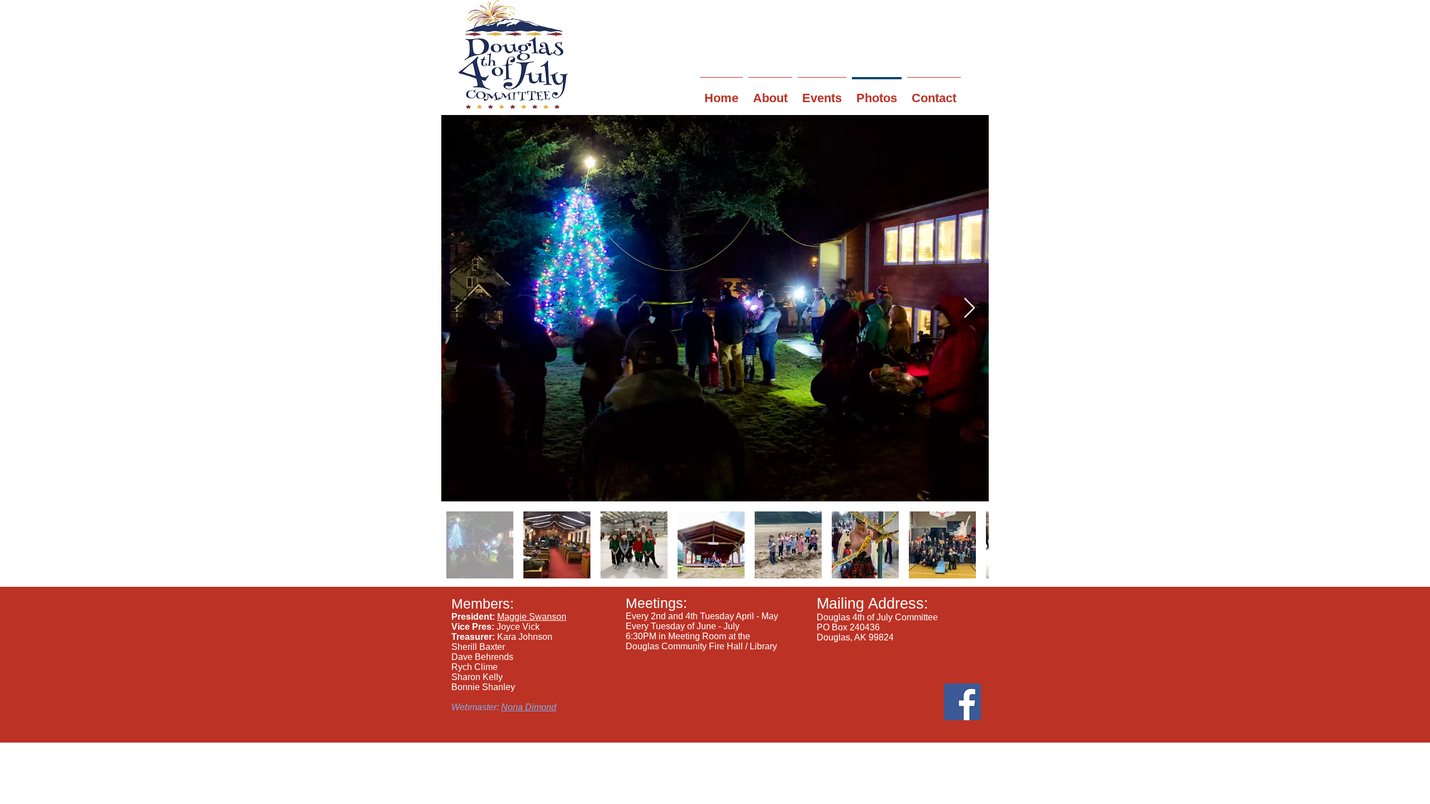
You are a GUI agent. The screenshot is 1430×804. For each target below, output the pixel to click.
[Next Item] (969, 308)
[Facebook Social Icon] (962, 701)
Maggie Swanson (531, 616)
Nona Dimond (528, 707)
